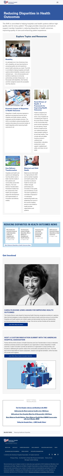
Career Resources (24, 447)
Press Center (25, 451)
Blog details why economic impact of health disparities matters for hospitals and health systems (11, 233)
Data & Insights (35, 447)
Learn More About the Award (16, 324)
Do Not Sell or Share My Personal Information (31, 458)
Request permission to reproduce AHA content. (41, 472)
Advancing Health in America (12, 451)
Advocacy (14, 447)
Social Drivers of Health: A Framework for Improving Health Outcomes (40, 106)
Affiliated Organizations (37, 451)
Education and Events (46, 447)
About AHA (7, 447)
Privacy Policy (14, 458)
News (56, 447)
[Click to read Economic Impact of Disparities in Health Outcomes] (18, 97)
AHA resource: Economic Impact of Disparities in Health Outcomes (55, 232)
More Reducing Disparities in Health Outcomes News (18, 245)
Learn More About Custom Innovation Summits (20, 356)
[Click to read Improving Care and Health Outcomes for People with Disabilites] (18, 48)
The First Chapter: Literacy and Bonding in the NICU (31, 408)
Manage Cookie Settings (31, 460)
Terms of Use (48, 458)
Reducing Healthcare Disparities (22, 432)
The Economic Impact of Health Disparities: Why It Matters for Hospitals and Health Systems (25, 233)
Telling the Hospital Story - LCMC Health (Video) (31, 422)
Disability (9, 59)
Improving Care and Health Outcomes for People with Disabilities (39, 233)
